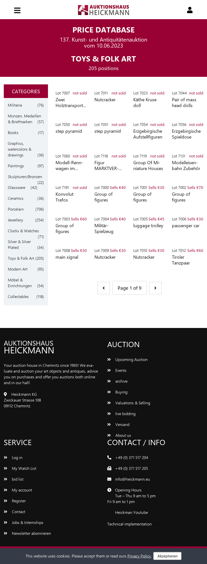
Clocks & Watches (23, 230)
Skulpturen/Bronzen (25, 176)
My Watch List (23, 468)
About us (122, 435)
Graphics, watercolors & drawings (19, 149)
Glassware (16, 187)
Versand (122, 424)
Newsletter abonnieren (31, 533)
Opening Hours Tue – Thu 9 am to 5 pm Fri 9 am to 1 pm (131, 495)
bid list (17, 479)
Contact (18, 511)
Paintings (16, 165)
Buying (120, 391)
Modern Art (18, 269)
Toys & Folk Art (21, 258)
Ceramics (15, 198)
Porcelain (16, 209)
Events (120, 370)
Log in (16, 457)
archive (120, 381)
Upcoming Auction (131, 359)
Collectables (18, 296)
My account (21, 489)
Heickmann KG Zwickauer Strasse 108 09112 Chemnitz (22, 399)
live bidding (125, 413)
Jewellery (15, 219)
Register (18, 500)
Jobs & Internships (27, 522)
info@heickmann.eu (132, 479)
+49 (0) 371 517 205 (131, 468)
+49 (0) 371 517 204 (131, 457)
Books (13, 132)
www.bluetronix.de (169, 523)
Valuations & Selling (132, 402)
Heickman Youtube (131, 512)
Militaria (15, 105)
